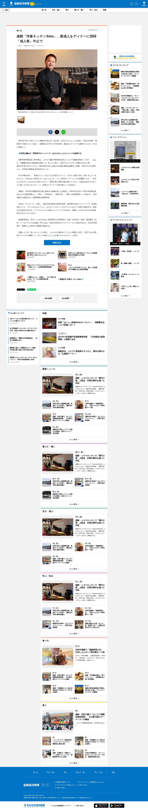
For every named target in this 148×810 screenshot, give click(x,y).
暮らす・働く (79, 10)
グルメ (20, 45)
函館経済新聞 (19, 4)
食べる (44, 10)
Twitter (136, 4)
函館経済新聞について (63, 782)
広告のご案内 (60, 788)
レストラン (41, 45)
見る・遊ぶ (56, 10)
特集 (104, 10)
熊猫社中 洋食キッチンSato (70, 279)
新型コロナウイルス (29, 45)
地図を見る (57, 242)
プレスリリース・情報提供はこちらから (91, 782)
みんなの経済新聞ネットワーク (34, 805)
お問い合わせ (83, 785)
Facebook (131, 4)
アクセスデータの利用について (66, 785)
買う (67, 10)
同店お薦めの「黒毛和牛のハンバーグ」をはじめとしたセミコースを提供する (51, 153)
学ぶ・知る (93, 10)
